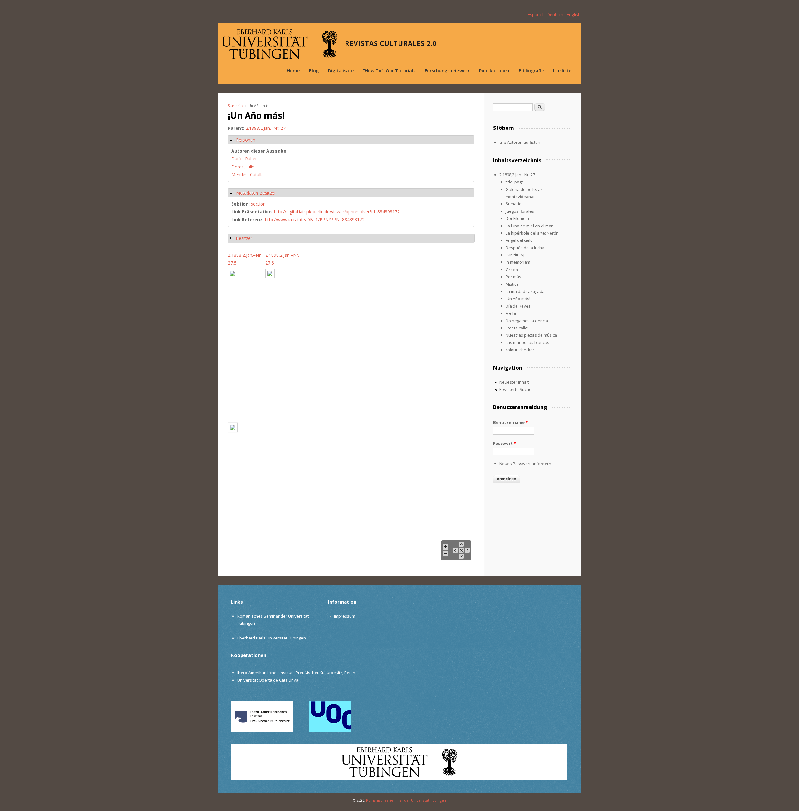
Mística (512, 284)
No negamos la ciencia (527, 320)
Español (535, 14)
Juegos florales (520, 211)
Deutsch (555, 14)
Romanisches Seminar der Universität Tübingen (406, 800)
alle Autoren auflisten (519, 142)
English (573, 14)
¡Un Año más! (518, 298)
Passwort (504, 443)
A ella (511, 313)
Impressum (344, 616)
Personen (245, 140)
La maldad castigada (525, 291)
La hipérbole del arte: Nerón (532, 233)
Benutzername (510, 422)
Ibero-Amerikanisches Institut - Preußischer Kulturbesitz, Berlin (296, 672)
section (258, 204)
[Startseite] (279, 44)
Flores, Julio (243, 167)
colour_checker (520, 349)
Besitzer (244, 238)
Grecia (512, 269)
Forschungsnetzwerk (447, 71)
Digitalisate (341, 71)
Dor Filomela (517, 218)
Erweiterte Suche (515, 389)
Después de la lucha (525, 247)
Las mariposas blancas (527, 342)
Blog (314, 71)
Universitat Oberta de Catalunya (267, 680)
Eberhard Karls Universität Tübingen (271, 638)
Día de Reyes (518, 306)
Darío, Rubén (244, 159)
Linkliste (562, 71)
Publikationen (494, 71)
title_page (515, 182)
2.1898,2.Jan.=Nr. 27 (266, 128)
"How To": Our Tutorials (389, 71)
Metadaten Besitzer (256, 193)
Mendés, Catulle (247, 174)
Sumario (514, 203)
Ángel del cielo (519, 240)
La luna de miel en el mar (529, 226)
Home (293, 71)
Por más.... (515, 276)
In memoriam (518, 262)
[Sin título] (515, 255)
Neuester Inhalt (514, 382)
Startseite (236, 105)
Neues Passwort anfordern (525, 463)
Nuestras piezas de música (531, 335)
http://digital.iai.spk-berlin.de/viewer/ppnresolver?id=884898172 (337, 212)
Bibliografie (531, 71)
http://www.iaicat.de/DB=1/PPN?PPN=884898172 (315, 219)
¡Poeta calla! (517, 328)
